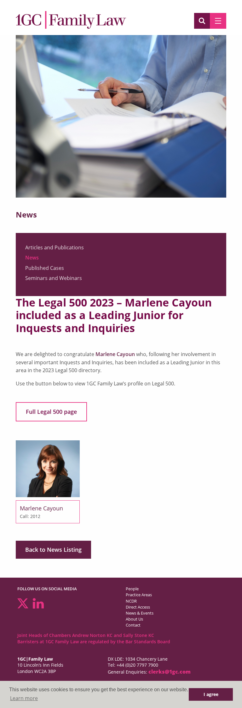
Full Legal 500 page (51, 411)
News (32, 257)
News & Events (139, 613)
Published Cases (44, 268)
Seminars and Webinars (53, 278)
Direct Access (138, 607)
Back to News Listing (53, 549)
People (132, 589)
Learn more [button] (24, 698)
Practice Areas (139, 595)
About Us (134, 619)
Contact (133, 625)
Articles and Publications (54, 247)
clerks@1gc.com (169, 671)
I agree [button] (211, 694)
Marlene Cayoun (115, 354)
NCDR (131, 601)
